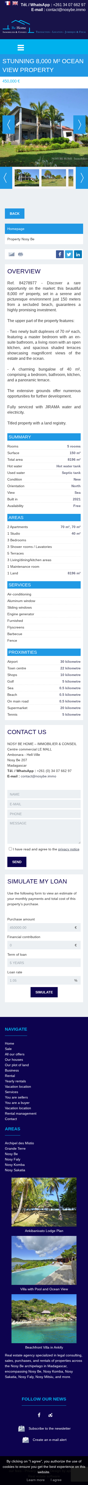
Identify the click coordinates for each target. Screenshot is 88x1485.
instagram (50, 1415)
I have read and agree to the (46, 849)
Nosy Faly (12, 1159)
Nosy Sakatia (15, 1170)
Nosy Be (11, 1154)
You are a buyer (17, 1103)
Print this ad (21, 254)
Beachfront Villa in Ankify (44, 1347)
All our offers (14, 1054)
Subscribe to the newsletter (50, 1428)
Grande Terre (15, 1148)
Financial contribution (23, 937)
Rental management (20, 1113)
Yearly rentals (15, 1081)
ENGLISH (15, 3)
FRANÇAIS (7, 3)
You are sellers (16, 1097)
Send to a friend (11, 254)
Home (9, 1043)
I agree (56, 1480)
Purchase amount (21, 919)
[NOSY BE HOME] (44, 35)
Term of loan (17, 954)
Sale (8, 1049)
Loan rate (14, 972)
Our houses (14, 1060)
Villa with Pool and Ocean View (44, 1289)
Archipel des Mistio (19, 1143)
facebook (38, 1415)
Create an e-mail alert (49, 1440)
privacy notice (68, 849)
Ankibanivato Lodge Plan (44, 1231)
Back (15, 214)
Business (12, 1070)
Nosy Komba (15, 1165)
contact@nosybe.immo (38, 776)
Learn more (36, 1480)
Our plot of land (17, 1065)
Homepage (15, 229)
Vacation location (18, 1086)
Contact (11, 1119)
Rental (10, 1076)
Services (11, 1092)
